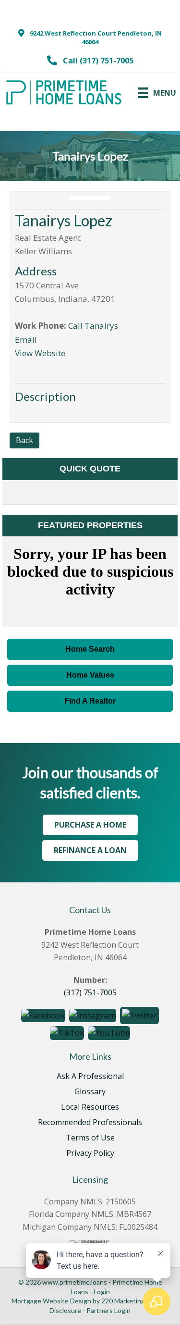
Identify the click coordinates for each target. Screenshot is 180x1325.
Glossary (90, 1092)
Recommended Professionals (90, 1122)
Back (24, 440)
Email (26, 339)
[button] (90, 37)
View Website (40, 353)
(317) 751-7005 (90, 992)
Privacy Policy (90, 1153)
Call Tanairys (93, 325)
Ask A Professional (90, 1076)
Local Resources (90, 1107)
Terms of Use (90, 1138)
